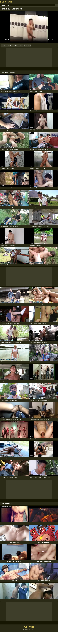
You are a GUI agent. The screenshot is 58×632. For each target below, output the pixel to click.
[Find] (56, 5)
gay (4, 45)
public (15, 45)
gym (21, 45)
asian (9, 45)
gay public (28, 45)
